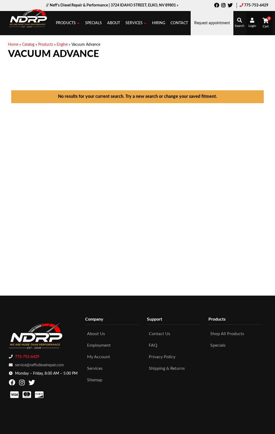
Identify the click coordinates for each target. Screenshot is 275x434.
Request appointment (212, 23)
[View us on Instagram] (223, 6)
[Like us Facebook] (216, 6)
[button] (67, 23)
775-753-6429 (256, 5)
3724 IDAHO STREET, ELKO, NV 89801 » (144, 5)
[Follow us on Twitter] (230, 6)
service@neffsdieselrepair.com (39, 365)
